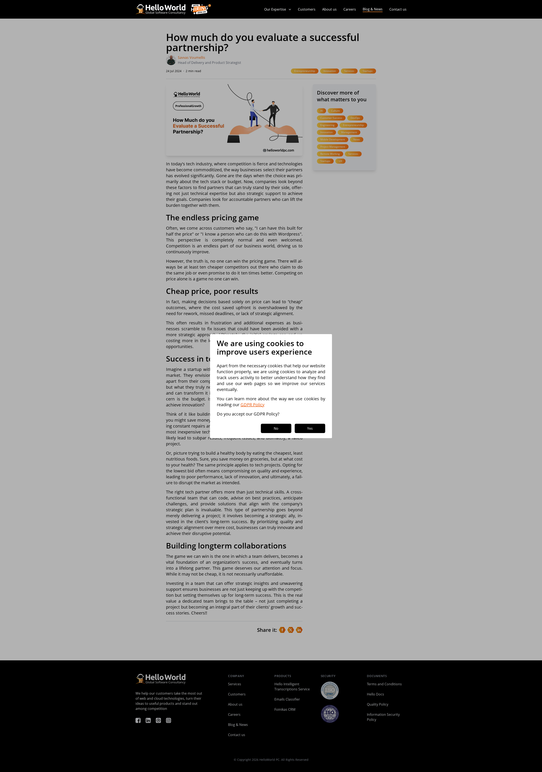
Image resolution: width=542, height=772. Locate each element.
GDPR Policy (252, 404)
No (276, 428)
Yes (310, 428)
